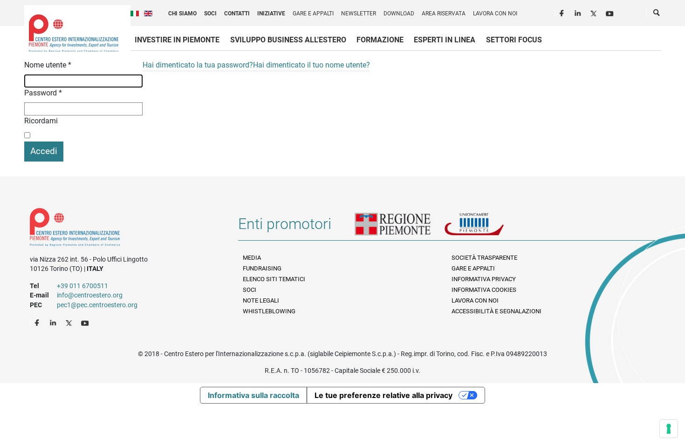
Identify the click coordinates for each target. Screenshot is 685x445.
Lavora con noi (495, 13)
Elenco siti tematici (274, 279)
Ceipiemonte (73, 33)
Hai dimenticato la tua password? (198, 65)
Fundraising (262, 268)
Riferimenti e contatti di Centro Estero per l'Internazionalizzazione (124, 229)
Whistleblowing (269, 311)
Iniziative (271, 13)
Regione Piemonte (399, 228)
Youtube (610, 12)
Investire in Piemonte (177, 39)
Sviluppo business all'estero (288, 39)
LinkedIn (578, 12)
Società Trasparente (484, 257)
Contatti (237, 13)
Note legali (261, 300)
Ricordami (41, 120)
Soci (210, 13)
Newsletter (358, 13)
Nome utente (47, 65)
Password (43, 92)
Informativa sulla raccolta (253, 395)
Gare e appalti (313, 13)
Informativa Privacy (484, 279)
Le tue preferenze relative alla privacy (383, 395)
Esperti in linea (444, 39)
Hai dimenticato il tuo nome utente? (311, 65)
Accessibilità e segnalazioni (496, 311)
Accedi (43, 151)
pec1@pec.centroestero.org (97, 305)
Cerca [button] (657, 14)
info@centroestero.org (90, 295)
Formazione (380, 39)
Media (252, 257)
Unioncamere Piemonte (487, 228)
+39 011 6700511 (82, 286)
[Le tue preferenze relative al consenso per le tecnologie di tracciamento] (669, 429)
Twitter (594, 12)
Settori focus (514, 39)
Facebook (563, 12)
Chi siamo (182, 13)
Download (399, 13)
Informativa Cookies (484, 289)
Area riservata (444, 13)
